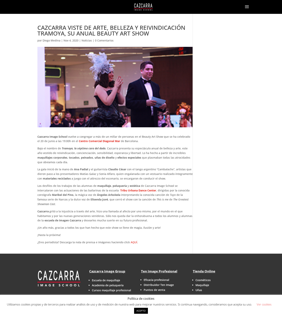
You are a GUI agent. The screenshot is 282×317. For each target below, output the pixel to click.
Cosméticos (203, 280)
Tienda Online (204, 271)
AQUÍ (134, 242)
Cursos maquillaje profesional (111, 290)
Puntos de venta (154, 290)
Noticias (87, 40)
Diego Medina (51, 40)
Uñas (198, 290)
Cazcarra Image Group (107, 271)
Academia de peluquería (108, 285)
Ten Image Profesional (159, 271)
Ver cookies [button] (264, 304)
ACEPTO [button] (141, 310)
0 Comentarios (104, 40)
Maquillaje (202, 285)
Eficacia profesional (156, 280)
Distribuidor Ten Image (159, 285)
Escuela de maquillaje (106, 280)
